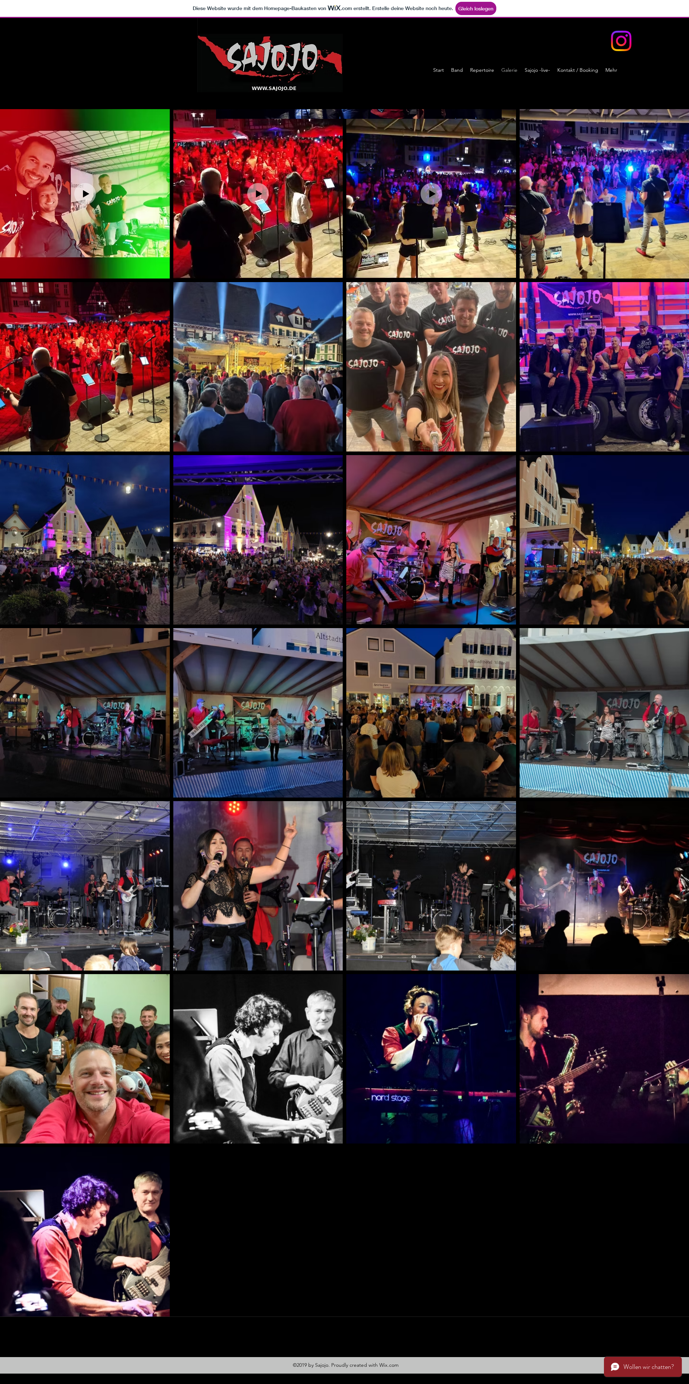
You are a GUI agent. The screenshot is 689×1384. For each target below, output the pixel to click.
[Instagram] (621, 41)
